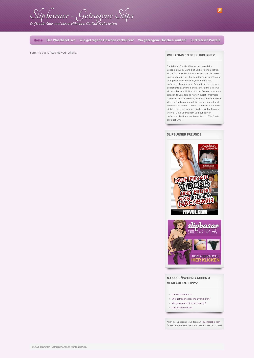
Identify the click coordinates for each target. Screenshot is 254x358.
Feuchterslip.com (210, 321)
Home (38, 40)
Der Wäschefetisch (61, 40)
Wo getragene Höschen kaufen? (162, 40)
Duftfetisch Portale (205, 40)
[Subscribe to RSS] (219, 11)
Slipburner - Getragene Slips (82, 15)
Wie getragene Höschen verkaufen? (106, 40)
